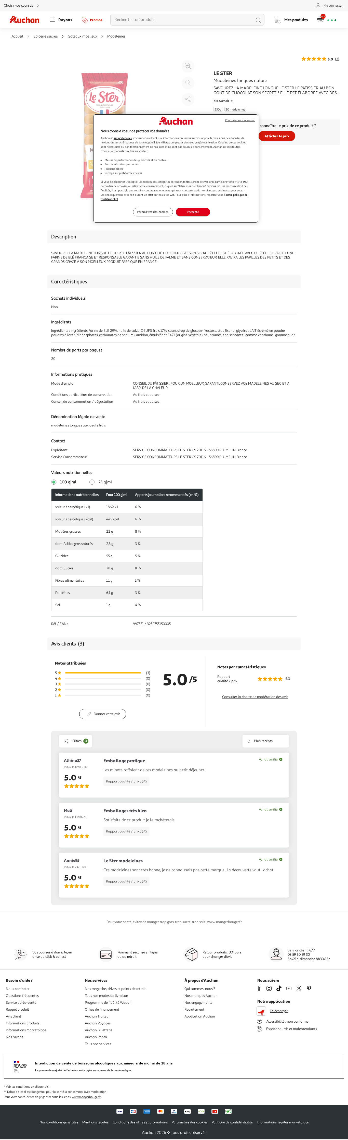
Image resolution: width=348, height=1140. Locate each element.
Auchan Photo (96, 1037)
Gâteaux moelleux (82, 36)
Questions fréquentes (22, 996)
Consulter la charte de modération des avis (255, 697)
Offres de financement (102, 1009)
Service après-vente (21, 1002)
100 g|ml (68, 482)
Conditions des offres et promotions (140, 1122)
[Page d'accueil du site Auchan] (26, 19)
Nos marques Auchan (201, 996)
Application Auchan (199, 1016)
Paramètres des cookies (153, 212)
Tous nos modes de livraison (106, 996)
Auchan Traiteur (97, 1016)
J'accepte (193, 212)
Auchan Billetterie (98, 1030)
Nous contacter (18, 989)
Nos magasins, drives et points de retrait (115, 989)
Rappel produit (17, 1009)
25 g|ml (105, 482)
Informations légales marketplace (283, 1122)
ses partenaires (123, 138)
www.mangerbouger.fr (86, 1097)
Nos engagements (198, 1002)
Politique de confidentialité (232, 1122)
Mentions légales (95, 1122)
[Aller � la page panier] (326, 19)
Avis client (13, 1016)
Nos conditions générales (58, 1122)
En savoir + (223, 100)
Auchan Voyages (98, 1023)
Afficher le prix (276, 136)
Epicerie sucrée (45, 36)
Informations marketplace (26, 1030)
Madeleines (116, 36)
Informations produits (22, 1023)
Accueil (17, 36)
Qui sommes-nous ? (199, 989)
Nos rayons (14, 1037)
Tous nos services (98, 1044)
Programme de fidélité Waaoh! (108, 1002)
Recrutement (194, 1009)
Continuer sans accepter (240, 120)
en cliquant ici (40, 1087)
